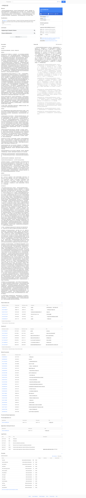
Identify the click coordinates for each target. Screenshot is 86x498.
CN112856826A (4, 342)
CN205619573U (4, 379)
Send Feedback (35, 496)
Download (55, 456)
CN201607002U (4, 368)
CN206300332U (4, 318)
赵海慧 (44, 18)
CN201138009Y (4, 393)
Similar (57, 13)
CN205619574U (4, 377)
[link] (18, 22)
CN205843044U (4, 386)
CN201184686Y (4, 309)
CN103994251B (4, 404)
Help (56, 496)
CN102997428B (4, 372)
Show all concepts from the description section (10, 489)
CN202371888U (4, 363)
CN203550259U (4, 391)
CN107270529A (4, 333)
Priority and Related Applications (49, 39)
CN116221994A (4, 344)
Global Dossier (51, 40)
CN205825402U (4, 388)
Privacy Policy (52, 496)
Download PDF (44, 13)
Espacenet (47, 40)
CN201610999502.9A (5, 422)
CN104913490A (4, 316)
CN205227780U (4, 409)
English (47, 16)
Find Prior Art (51, 13)
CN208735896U (4, 395)
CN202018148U (4, 397)
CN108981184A (4, 337)
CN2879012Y (4, 307)
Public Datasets (42, 496)
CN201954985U (4, 375)
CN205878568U (4, 384)
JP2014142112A (5, 314)
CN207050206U (4, 402)
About (30, 496)
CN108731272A (4, 335)
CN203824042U (4, 359)
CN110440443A (4, 340)
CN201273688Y (4, 400)
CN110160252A (4, 361)
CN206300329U (4, 370)
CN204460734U (4, 411)
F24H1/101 (5, 20)
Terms (47, 496)
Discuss (55, 40)
